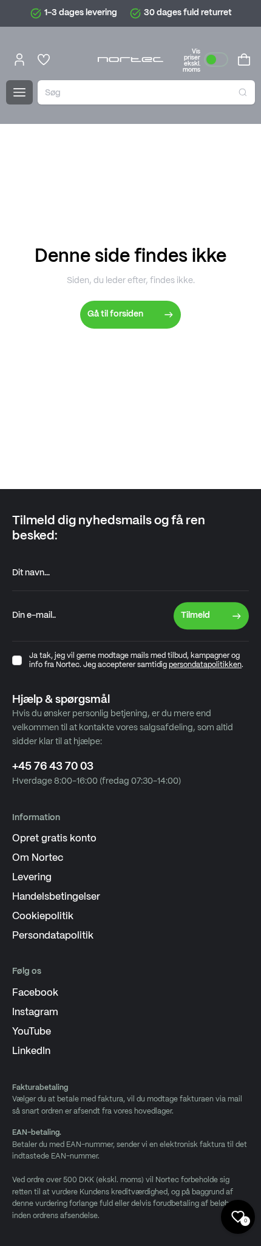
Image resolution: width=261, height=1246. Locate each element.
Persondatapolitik (52, 935)
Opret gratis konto (54, 838)
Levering (32, 877)
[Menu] (19, 92)
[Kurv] (244, 59)
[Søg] (243, 92)
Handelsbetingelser (56, 897)
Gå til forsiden (115, 314)
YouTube (31, 1031)
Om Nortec (37, 858)
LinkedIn (31, 1051)
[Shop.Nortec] (130, 59)
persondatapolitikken (205, 665)
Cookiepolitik (42, 916)
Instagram (35, 1012)
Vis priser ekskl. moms (191, 61)
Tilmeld (195, 615)
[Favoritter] (44, 59)
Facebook (35, 993)
